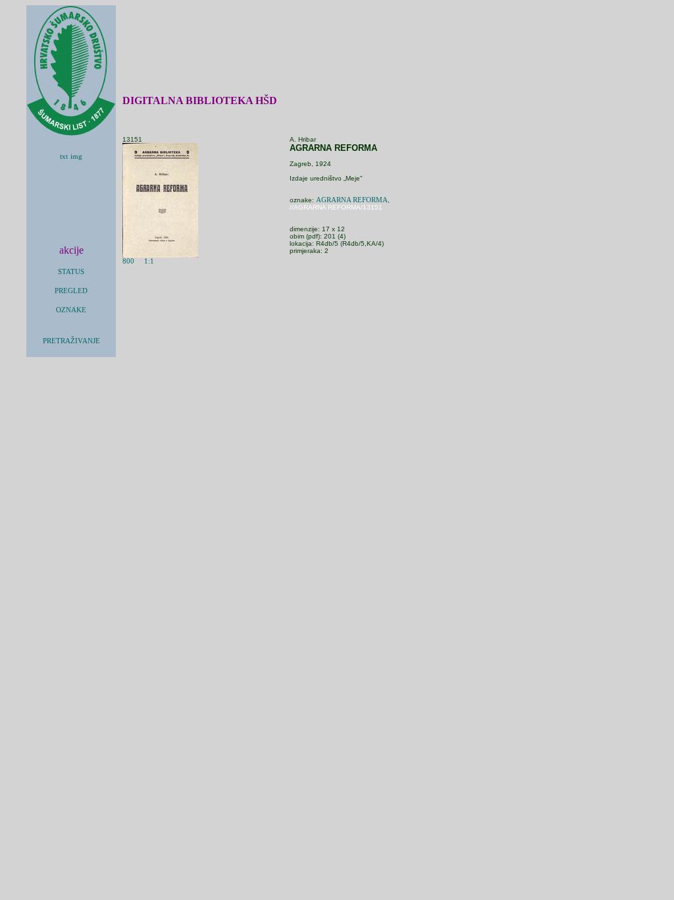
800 (128, 261)
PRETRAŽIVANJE (71, 341)
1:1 (149, 261)
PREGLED (71, 291)
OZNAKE (71, 310)
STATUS (71, 271)
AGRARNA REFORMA (352, 200)
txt (64, 156)
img (76, 156)
